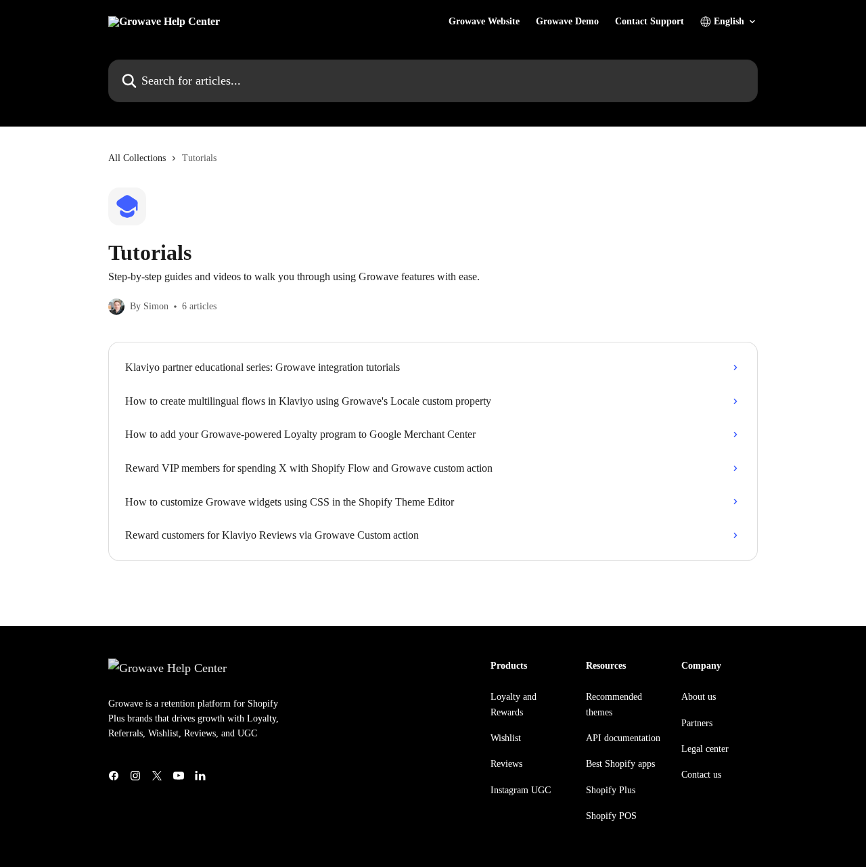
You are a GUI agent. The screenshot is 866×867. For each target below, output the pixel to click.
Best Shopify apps (620, 764)
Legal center (705, 749)
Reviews (506, 764)
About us (698, 697)
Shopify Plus (610, 790)
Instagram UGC (521, 790)
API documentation (623, 738)
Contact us (701, 775)
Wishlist (506, 738)
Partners (696, 723)
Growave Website (484, 21)
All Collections (137, 158)
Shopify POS (611, 816)
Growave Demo (567, 21)
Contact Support (649, 21)
